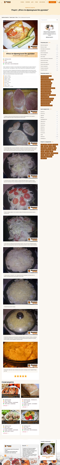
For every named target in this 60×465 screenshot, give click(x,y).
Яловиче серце (43, 158)
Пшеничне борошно (54, 153)
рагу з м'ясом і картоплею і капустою (47, 79)
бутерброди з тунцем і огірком (46, 91)
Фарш (8, 427)
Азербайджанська (44, 119)
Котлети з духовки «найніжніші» (10, 422)
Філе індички (43, 156)
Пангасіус (46, 151)
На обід (6, 62)
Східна (42, 134)
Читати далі (5, 405)
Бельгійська (43, 123)
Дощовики (46, 146)
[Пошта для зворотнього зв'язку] (5, 455)
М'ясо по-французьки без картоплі (30, 422)
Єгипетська (43, 113)
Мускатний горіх (48, 149)
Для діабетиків (43, 50)
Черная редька (49, 156)
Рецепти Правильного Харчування (47, 58)
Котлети (12, 431)
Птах (24, 427)
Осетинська (43, 132)
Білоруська (42, 127)
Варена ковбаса (43, 144)
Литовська (42, 130)
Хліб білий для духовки (30, 396)
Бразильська (43, 125)
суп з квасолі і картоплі (44, 96)
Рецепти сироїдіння (44, 66)
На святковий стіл (16, 402)
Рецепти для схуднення (45, 64)
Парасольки (43, 153)
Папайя (51, 151)
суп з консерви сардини (45, 103)
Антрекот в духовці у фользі (47, 457)
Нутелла (54, 149)
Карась (54, 146)
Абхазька (42, 117)
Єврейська (42, 111)
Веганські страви (44, 47)
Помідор (48, 153)
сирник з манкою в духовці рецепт (46, 100)
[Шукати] (57, 20)
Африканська (43, 121)
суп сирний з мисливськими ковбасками (47, 88)
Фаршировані (12, 403)
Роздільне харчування (44, 68)
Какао (50, 146)
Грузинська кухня (34, 399)
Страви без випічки (44, 70)
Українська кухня (8, 399)
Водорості (49, 144)
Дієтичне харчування (8, 428)
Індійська (42, 115)
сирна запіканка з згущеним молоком (47, 98)
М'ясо (6, 60)
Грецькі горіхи (55, 144)
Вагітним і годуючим (44, 45)
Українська (42, 136)
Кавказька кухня (27, 399)
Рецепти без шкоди (44, 62)
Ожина (42, 151)
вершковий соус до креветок (45, 86)
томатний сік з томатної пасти (46, 84)
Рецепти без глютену (44, 60)
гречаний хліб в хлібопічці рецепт (46, 105)
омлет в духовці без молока (45, 93)
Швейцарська (43, 138)
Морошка (42, 149)
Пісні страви (26, 402)
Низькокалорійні (43, 54)
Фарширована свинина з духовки (11, 396)
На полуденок (34, 403)
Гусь (42, 146)
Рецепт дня (52, 2)
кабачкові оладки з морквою (45, 81)
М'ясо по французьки (14, 63)
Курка (27, 427)
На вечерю (10, 62)
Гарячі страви (7, 63)
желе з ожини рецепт (44, 77)
